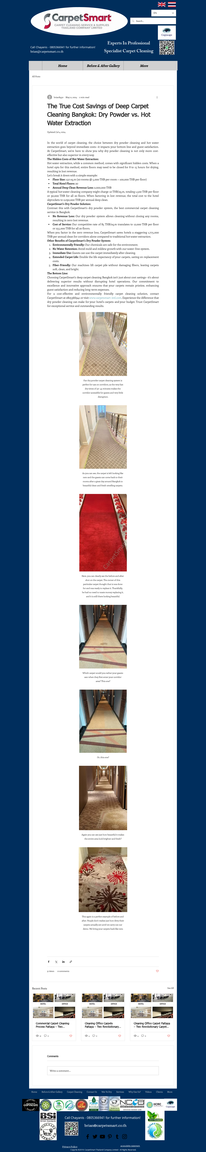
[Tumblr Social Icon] (117, 1136)
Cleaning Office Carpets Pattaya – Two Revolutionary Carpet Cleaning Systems (102, 1025)
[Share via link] (70, 961)
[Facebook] (87, 1136)
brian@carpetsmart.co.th (46, 51)
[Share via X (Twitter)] (56, 961)
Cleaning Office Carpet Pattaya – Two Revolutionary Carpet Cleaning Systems (152, 1025)
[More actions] (157, 97)
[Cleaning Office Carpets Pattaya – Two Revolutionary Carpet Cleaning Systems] (103, 1006)
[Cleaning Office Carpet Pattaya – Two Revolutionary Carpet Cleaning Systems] (152, 1006)
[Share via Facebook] (48, 961)
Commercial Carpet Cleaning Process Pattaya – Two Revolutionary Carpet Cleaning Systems (54, 1025)
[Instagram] (124, 1136)
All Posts (36, 76)
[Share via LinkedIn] (63, 961)
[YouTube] (102, 1136)
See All (170, 988)
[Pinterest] (110, 1136)
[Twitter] (95, 1136)
